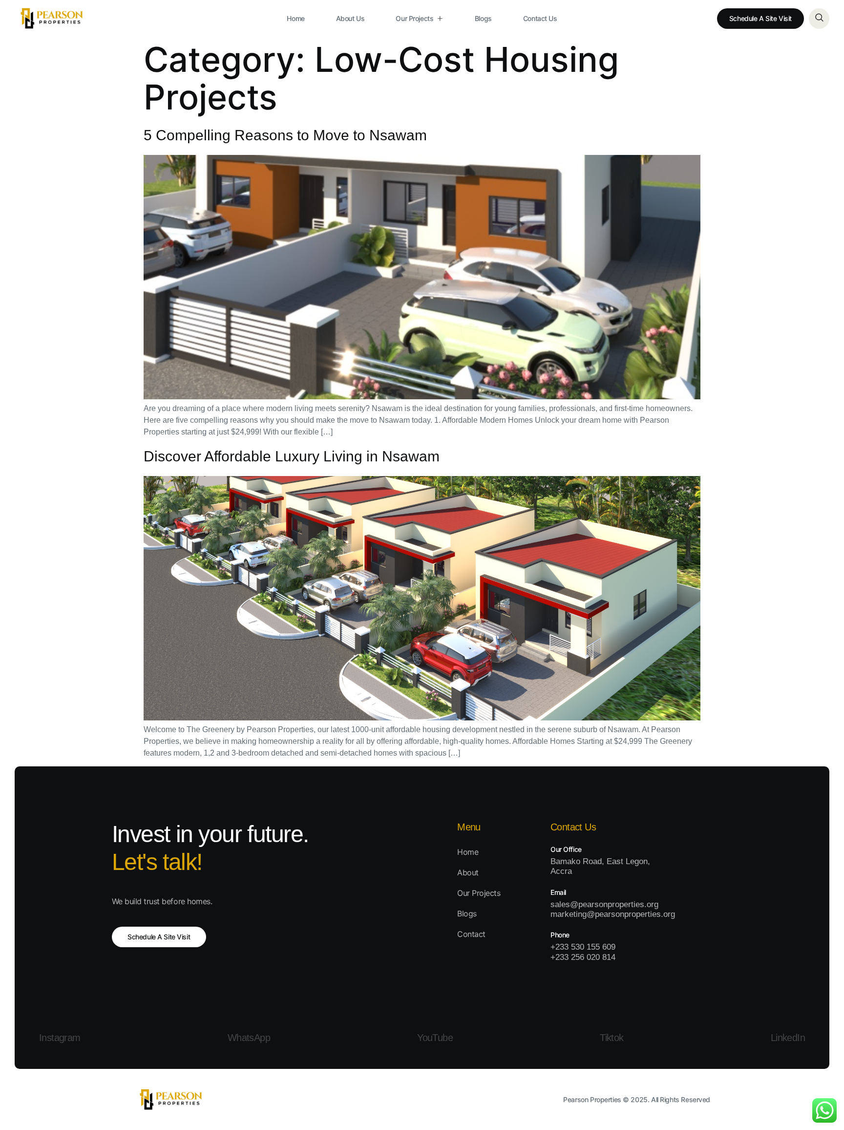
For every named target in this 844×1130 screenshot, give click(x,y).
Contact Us (540, 18)
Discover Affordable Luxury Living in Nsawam (292, 456)
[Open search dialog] (819, 18)
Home (295, 18)
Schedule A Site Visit (760, 18)
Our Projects (414, 18)
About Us (350, 18)
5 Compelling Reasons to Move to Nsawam (285, 135)
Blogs (483, 18)
